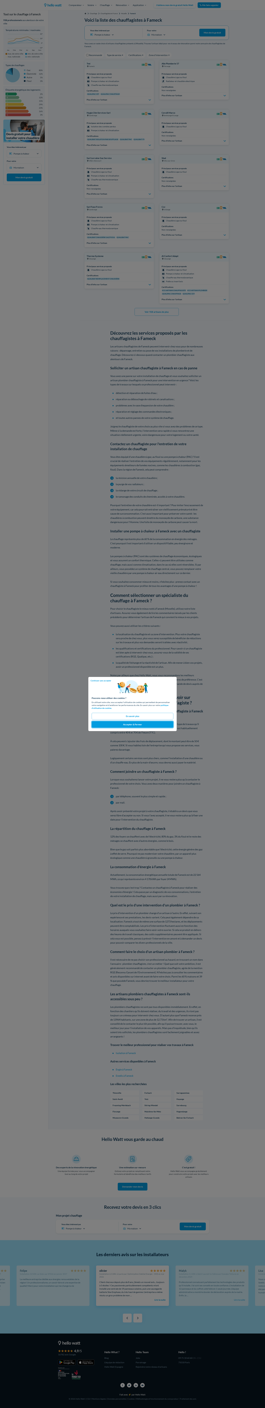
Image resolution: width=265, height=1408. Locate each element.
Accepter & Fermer (132, 724)
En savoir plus (132, 716)
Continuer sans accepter (101, 680)
